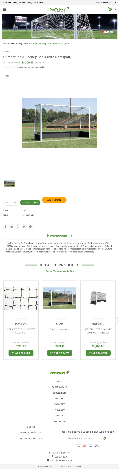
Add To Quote (54, 199)
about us (59, 415)
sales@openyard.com (61, 460)
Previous (2, 320)
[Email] (11, 226)
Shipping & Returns (31, 438)
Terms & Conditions (31, 432)
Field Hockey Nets (59, 329)
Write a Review (38, 67)
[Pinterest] (30, 226)
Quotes (31, 427)
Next (117, 320)
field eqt (60, 410)
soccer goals (59, 387)
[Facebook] (5, 226)
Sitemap (77, 466)
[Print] (18, 226)
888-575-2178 (109, 2)
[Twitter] (24, 226)
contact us (59, 421)
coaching (59, 404)
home (60, 381)
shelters (60, 398)
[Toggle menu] (14, 9)
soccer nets (59, 393)
